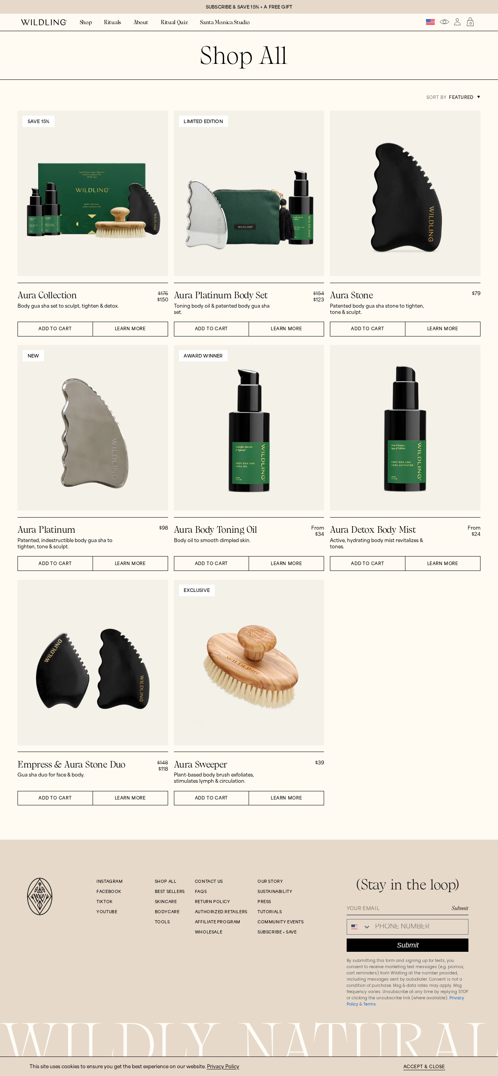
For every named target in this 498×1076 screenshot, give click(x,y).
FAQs (201, 892)
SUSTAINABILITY (275, 892)
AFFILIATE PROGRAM (217, 922)
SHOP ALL (166, 882)
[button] (86, 22)
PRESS (264, 902)
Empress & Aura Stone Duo (71, 764)
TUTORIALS (270, 912)
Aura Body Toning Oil (215, 529)
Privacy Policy (223, 1066)
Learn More (130, 329)
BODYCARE (167, 912)
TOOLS (162, 922)
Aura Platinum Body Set (221, 295)
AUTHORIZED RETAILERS (221, 912)
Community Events (281, 922)
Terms (369, 1004)
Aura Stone (351, 295)
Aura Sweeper (200, 764)
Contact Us (209, 882)
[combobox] (359, 926)
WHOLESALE (208, 932)
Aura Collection (47, 295)
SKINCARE (166, 902)
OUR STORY (270, 882)
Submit (460, 908)
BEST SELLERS (170, 892)
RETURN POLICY (212, 902)
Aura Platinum (46, 529)
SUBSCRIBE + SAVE (277, 932)
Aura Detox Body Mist (373, 529)
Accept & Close (424, 1067)
